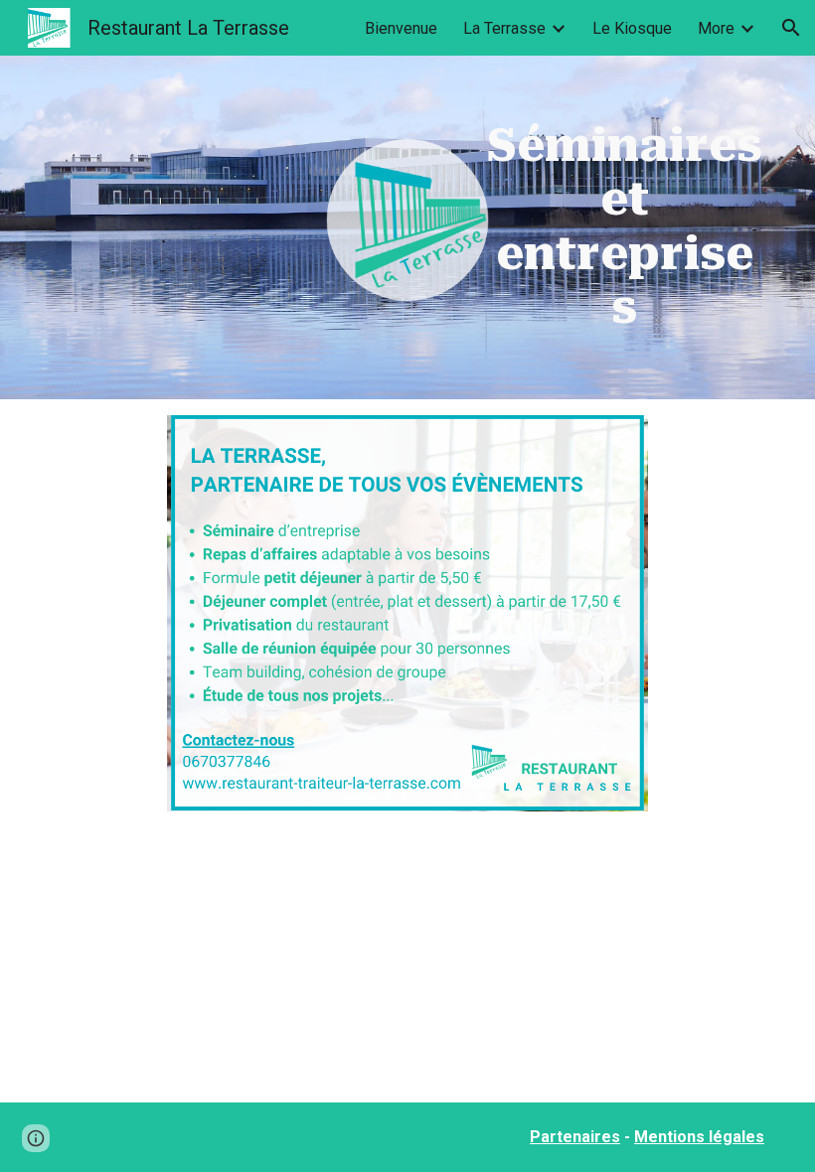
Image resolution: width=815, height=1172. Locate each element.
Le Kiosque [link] (632, 28)
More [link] (716, 28)
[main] (624, 227)
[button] (791, 28)
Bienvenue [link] (401, 28)
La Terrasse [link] (504, 28)
